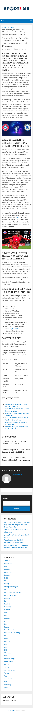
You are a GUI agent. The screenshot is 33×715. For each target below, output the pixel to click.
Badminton (8, 563)
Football (7, 604)
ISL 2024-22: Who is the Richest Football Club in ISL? (14, 442)
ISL (5, 624)
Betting (6, 578)
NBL (5, 647)
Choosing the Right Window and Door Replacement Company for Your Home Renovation (17, 525)
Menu (3, 21)
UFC (5, 682)
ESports (7, 598)
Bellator (7, 575)
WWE (6, 687)
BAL (5, 566)
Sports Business (9, 670)
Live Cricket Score (10, 630)
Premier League (9, 659)
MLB (6, 636)
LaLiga (6, 627)
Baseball (7, 569)
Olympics (7, 653)
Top (5, 676)
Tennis (6, 673)
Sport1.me (10, 710)
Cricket (6, 589)
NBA (5, 644)
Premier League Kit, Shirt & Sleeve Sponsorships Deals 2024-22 (16, 450)
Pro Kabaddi (8, 661)
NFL (5, 650)
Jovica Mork (7, 49)
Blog (6, 581)
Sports (6, 667)
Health (6, 615)
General (7, 610)
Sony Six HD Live (14, 329)
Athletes (7, 561)
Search (5, 498)
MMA (6, 638)
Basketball (8, 572)
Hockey (7, 618)
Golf (5, 612)
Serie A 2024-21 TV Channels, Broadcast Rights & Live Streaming (16, 459)
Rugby (6, 664)
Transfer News (9, 679)
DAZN (17, 217)
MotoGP (7, 641)
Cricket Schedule (10, 595)
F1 (5, 601)
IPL (5, 621)
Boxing (6, 584)
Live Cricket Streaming (12, 633)
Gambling (7, 607)
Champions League (11, 587)
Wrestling (7, 685)
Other (6, 656)
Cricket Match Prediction (12, 592)
